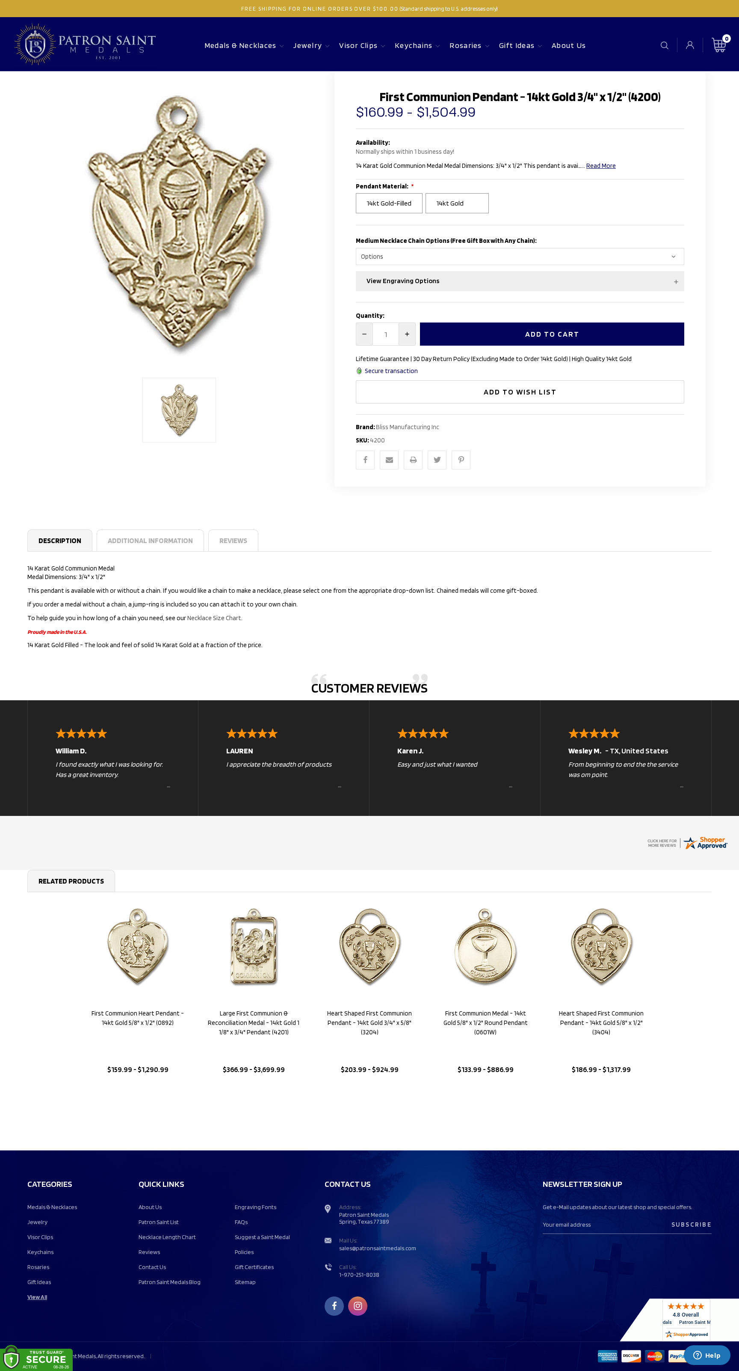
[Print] (413, 460)
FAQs (241, 1222)
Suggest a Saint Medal (262, 1237)
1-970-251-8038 (359, 1274)
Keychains (413, 45)
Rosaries (465, 45)
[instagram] (358, 1306)
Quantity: (370, 316)
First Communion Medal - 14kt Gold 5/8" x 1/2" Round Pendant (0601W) (485, 1023)
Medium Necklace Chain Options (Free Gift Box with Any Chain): (447, 241)
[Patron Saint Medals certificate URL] (687, 842)
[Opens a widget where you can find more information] (706, 1356)
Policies (244, 1252)
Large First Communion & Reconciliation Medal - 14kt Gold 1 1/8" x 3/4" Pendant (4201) (253, 1023)
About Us (569, 45)
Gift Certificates (254, 1266)
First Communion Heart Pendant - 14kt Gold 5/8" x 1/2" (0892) (138, 1018)
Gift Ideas (517, 45)
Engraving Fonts (255, 1207)
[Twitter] (437, 460)
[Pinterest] (461, 460)
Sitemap (245, 1281)
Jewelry (307, 45)
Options (138, 1091)
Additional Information (150, 540)
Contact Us (152, 1266)
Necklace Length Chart (167, 1237)
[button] (520, 281)
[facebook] (334, 1306)
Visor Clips (358, 45)
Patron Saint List (159, 1222)
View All (37, 1296)
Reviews (233, 540)
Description (59, 540)
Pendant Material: (382, 186)
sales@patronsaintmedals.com (377, 1248)
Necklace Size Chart (214, 618)
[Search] (664, 45)
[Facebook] (365, 460)
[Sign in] (690, 45)
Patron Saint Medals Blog (170, 1281)
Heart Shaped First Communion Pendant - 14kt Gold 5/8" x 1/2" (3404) (601, 1023)
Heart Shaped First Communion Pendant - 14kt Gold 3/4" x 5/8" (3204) (369, 1023)
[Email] (389, 460)
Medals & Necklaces (240, 45)
